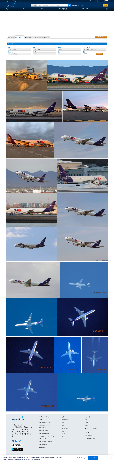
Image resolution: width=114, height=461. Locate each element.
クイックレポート (43, 427)
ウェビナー (64, 436)
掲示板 (86, 425)
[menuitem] (7, 9)
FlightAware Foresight (44, 425)
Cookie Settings (81, 457)
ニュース (64, 431)
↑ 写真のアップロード (100, 36)
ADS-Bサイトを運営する (91, 428)
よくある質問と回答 (90, 438)
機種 (9, 47)
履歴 (63, 425)
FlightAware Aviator (44, 433)
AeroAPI (41, 419)
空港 (34, 47)
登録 (105, 5)
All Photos (19, 37)
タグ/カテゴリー (87, 47)
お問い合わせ (88, 435)
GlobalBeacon (42, 447)
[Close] (111, 458)
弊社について (65, 419)
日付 (59, 52)
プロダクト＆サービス (44, 417)
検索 (84, 52)
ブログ (63, 434)
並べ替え (60, 47)
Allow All (93, 457)
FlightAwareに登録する (11, 1)
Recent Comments (30, 37)
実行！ (99, 53)
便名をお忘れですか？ (77, 5)
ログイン (20, 1)
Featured (11, 37)
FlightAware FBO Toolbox (45, 441)
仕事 (63, 422)
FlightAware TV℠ (43, 444)
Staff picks (36, 52)
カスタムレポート (43, 430)
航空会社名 (11, 52)
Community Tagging (43, 37)
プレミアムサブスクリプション (47, 436)
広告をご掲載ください (67, 428)
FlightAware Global (43, 439)
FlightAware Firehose (44, 422)
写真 (86, 419)
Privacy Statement (35, 459)
